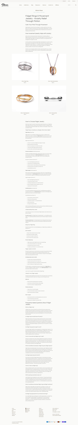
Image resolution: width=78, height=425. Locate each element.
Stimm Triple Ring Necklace (53, 81)
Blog (32, 5)
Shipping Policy (41, 414)
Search (40, 408)
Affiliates (57, 5)
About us (44, 5)
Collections (26, 5)
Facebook (28, 408)
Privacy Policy (41, 415)
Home (20, 5)
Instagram (28, 410)
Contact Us (50, 5)
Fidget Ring (35, 215)
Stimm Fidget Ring (25, 81)
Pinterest (27, 409)
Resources (37, 5)
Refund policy (41, 416)
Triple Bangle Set (34, 170)
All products (41, 409)
